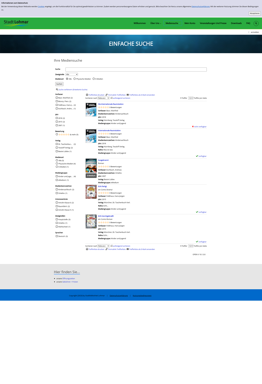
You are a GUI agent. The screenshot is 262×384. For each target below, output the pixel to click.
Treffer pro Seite (200, 98)
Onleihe (61, 193)
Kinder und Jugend (65, 176)
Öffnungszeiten (68, 278)
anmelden (255, 32)
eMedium (62, 180)
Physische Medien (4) (67, 163)
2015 (60, 121)
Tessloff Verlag (64, 147)
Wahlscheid (63, 226)
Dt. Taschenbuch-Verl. (65, 144)
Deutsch (61, 236)
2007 (60, 125)
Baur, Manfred (64, 98)
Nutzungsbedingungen (142, 295)
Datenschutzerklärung (201, 6)
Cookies (41, 6)
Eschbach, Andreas (65, 108)
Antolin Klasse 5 (64, 210)
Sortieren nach (91, 98)
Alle (70, 79)
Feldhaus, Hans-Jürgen (65, 105)
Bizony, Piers (63, 101)
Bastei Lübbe (63, 151)
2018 (60, 118)
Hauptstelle (63, 219)
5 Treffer (183, 98)
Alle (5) (61, 160)
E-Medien (99, 79)
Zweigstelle (59, 74)
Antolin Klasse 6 (64, 202)
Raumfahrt (62, 206)
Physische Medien (83, 79)
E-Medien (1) (64, 167)
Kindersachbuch (64, 189)
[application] (155, 23)
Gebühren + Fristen (70, 282)
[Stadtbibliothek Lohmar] (16, 23)
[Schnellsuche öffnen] (256, 23)
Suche (57, 69)
